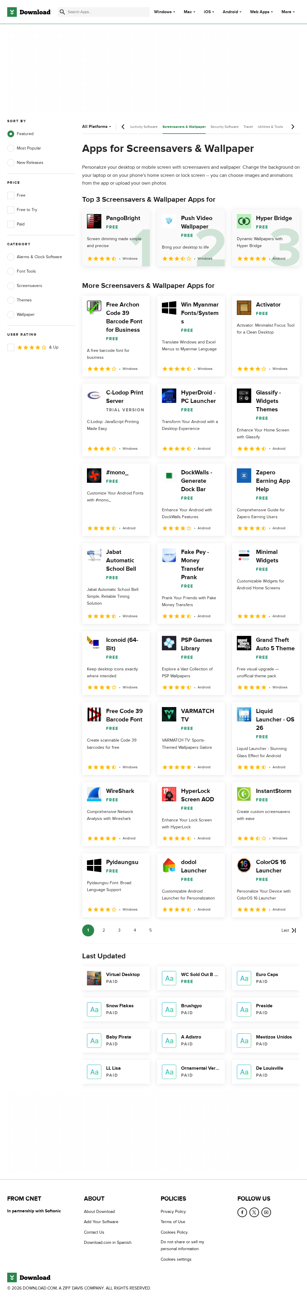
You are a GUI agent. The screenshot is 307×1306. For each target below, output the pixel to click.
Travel (248, 127)
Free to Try (27, 209)
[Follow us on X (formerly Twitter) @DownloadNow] (254, 1212)
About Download (99, 1211)
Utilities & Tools (270, 127)
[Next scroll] (292, 126)
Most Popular (29, 148)
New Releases (30, 162)
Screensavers (29, 285)
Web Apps (260, 12)
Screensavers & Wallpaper (184, 127)
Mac (188, 12)
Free (21, 195)
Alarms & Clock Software (39, 256)
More (286, 11)
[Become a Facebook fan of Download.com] (242, 1212)
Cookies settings (176, 1259)
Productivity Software (141, 127)
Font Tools (26, 271)
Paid (21, 224)
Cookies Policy (174, 1232)
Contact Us (94, 1232)
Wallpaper (26, 314)
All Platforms (95, 126)
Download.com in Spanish (108, 1242)
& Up (53, 347)
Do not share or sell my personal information (182, 1245)
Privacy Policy (173, 1211)
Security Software (224, 127)
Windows (163, 12)
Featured (25, 133)
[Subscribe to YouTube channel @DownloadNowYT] (266, 1212)
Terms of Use (173, 1221)
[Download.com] (28, 12)
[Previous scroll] (123, 126)
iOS (207, 12)
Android (230, 12)
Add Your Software (101, 1221)
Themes (24, 300)
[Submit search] (62, 12)
